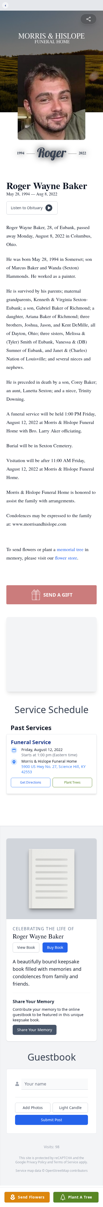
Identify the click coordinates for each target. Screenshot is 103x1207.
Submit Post (51, 1119)
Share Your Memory (34, 1029)
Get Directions (30, 782)
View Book (26, 947)
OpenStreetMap (57, 1170)
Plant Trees (72, 782)
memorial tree (70, 549)
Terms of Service (66, 1162)
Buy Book (55, 947)
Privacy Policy (36, 1162)
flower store (66, 558)
